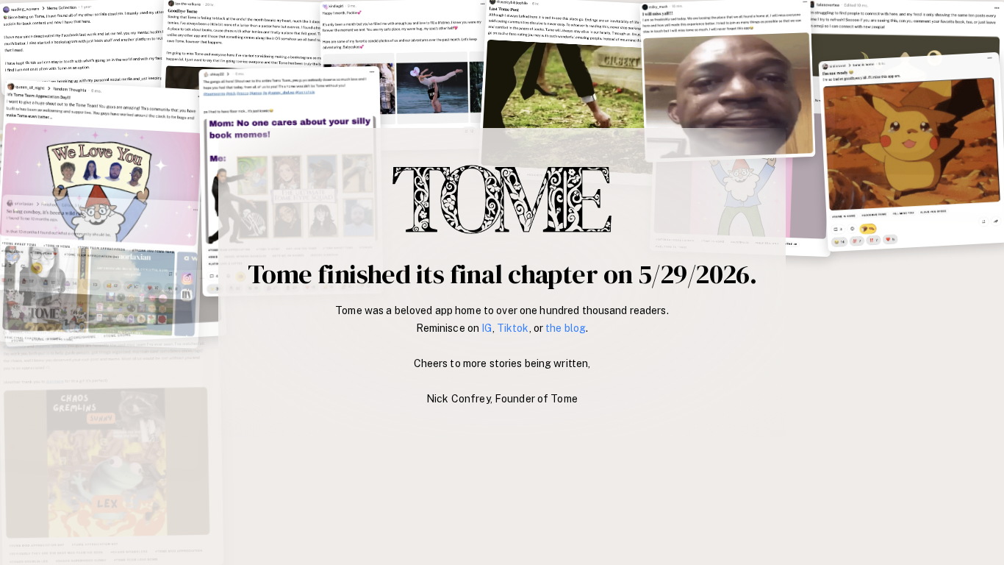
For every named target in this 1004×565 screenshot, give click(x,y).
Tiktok (513, 328)
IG (486, 328)
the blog (565, 328)
